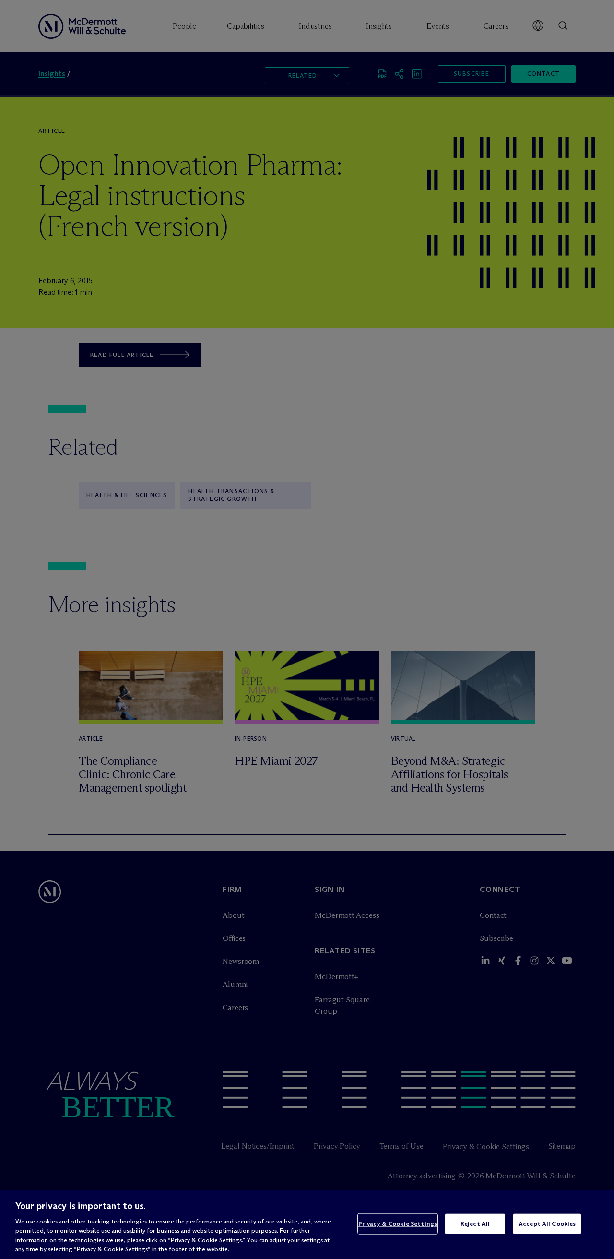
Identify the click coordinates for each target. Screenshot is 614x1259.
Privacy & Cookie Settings (397, 1223)
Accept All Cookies (547, 1223)
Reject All (475, 1223)
